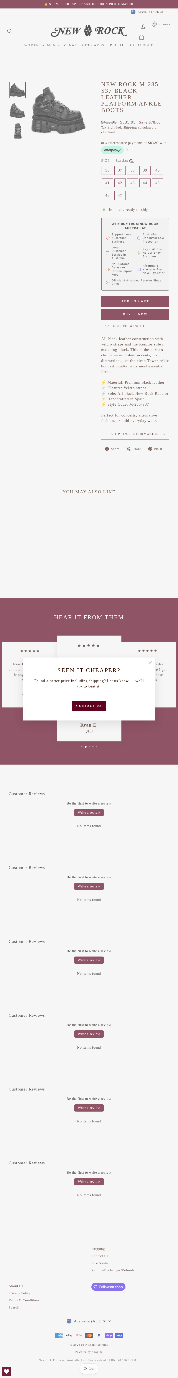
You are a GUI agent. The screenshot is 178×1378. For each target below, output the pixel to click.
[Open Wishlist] (6, 1371)
